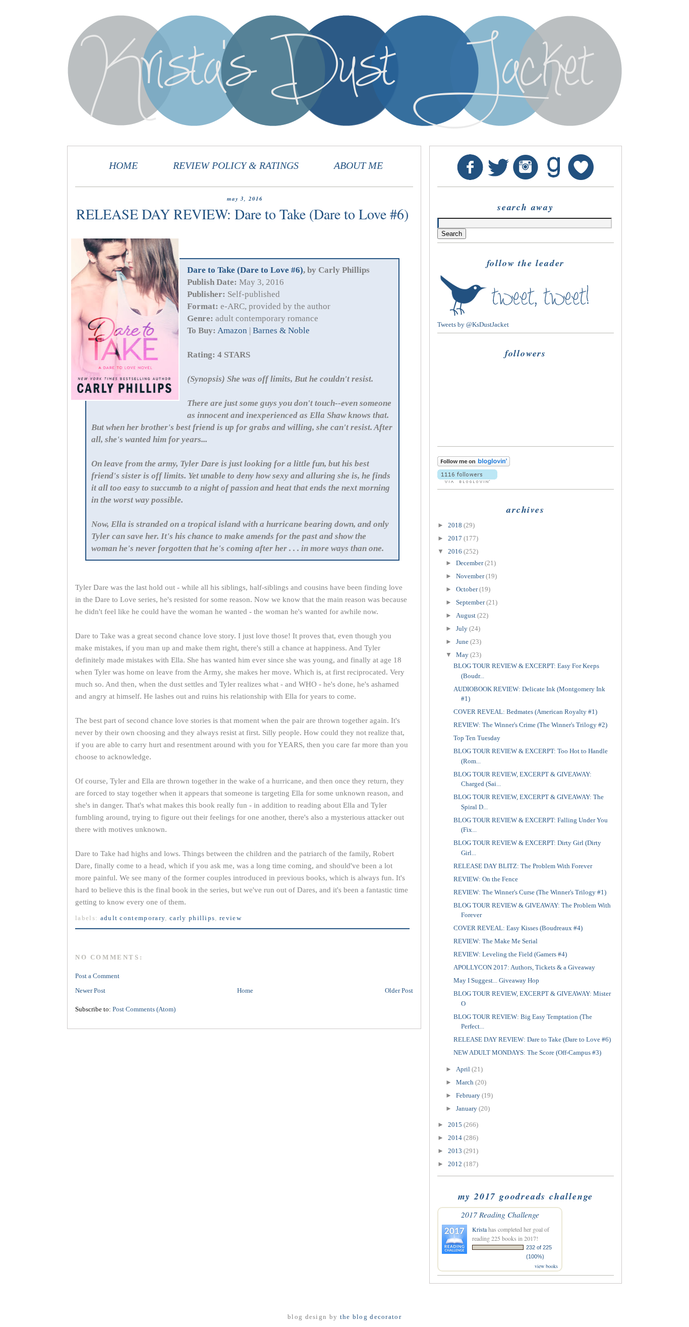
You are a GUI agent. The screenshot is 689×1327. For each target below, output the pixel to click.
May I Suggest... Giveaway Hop (496, 980)
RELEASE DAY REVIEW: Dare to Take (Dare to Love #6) (532, 1039)
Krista (479, 1229)
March (465, 1082)
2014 (456, 1137)
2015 (456, 1124)
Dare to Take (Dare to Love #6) (245, 270)
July (462, 628)
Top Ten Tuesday (476, 738)
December (470, 563)
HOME (123, 165)
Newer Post (90, 990)
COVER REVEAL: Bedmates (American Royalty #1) (525, 711)
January (467, 1108)
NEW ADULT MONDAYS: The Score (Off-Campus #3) (527, 1052)
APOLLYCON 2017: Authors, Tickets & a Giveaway (524, 967)
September (471, 602)
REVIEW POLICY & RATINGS (236, 165)
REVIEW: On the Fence (485, 879)
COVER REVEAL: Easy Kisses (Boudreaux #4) (518, 928)
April (464, 1069)
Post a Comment (97, 976)
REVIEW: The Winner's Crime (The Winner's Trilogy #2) (530, 725)
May (463, 654)
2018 (456, 525)
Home (245, 990)
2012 (456, 1164)
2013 (456, 1151)
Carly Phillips (192, 918)
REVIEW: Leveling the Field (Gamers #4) (510, 954)
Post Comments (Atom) (144, 1009)
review (230, 918)
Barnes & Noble (281, 330)
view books (546, 1266)
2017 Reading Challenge (500, 1214)
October (467, 589)
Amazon (232, 330)
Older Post (399, 990)
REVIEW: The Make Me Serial (495, 941)
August (466, 615)
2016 (456, 551)
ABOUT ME (358, 165)
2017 (456, 538)
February (469, 1095)
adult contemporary (132, 918)
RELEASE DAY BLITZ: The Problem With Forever (522, 866)
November (471, 576)
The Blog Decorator (370, 1316)
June (463, 641)
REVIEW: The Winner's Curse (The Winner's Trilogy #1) (529, 892)
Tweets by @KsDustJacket (473, 324)
